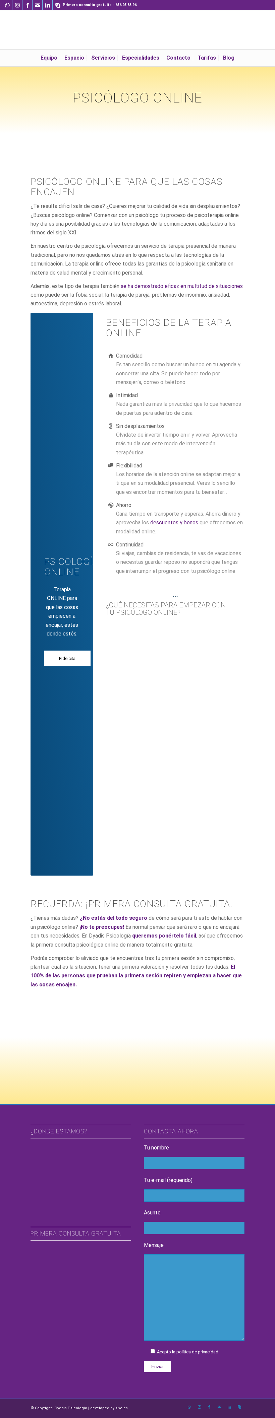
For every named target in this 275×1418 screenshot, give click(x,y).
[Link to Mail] (37, 5)
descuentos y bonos (174, 522)
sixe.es (121, 1408)
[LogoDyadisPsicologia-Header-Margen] (137, 29)
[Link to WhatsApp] (7, 5)
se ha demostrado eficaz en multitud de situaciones (182, 286)
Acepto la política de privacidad (187, 1351)
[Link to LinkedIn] (47, 5)
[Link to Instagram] (17, 5)
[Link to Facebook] (27, 5)
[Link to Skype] (58, 5)
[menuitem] (49, 58)
